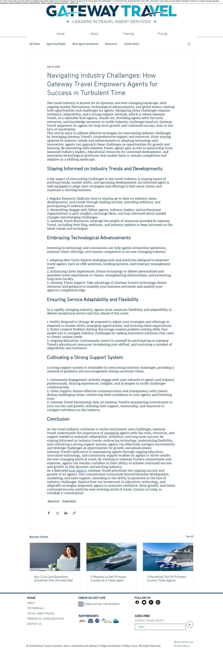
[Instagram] (158, 602)
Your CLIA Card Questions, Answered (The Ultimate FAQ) (53, 578)
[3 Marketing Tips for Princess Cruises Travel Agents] (168, 557)
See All (189, 536)
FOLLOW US (142, 598)
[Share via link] (74, 513)
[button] (189, 43)
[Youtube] (144, 602)
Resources (111, 43)
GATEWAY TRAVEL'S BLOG (149, 621)
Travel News (131, 43)
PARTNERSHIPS (89, 616)
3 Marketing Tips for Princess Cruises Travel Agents (166, 578)
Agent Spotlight (56, 43)
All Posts (35, 43)
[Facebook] (137, 602)
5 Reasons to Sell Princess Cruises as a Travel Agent (108, 578)
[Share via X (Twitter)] (57, 513)
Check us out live (91, 598)
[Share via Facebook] (48, 513)
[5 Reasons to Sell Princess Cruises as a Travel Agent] (111, 557)
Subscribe (142, 616)
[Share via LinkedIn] (65, 513)
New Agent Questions (85, 43)
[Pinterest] (151, 602)
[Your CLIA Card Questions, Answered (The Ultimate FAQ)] (55, 557)
